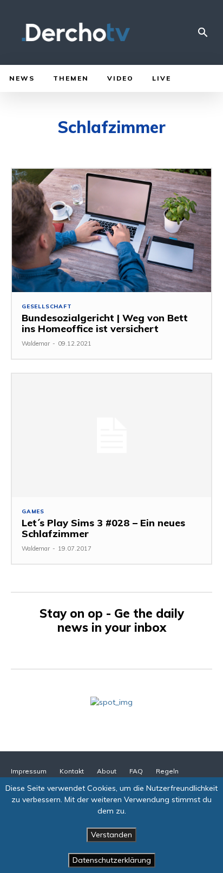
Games (33, 511)
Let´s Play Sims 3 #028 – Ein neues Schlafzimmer (103, 528)
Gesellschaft (47, 306)
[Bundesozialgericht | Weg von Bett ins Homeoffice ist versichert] (111, 230)
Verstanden (111, 834)
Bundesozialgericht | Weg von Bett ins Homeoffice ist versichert (105, 323)
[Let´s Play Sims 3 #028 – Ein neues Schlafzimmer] (111, 435)
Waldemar (36, 343)
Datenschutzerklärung (112, 860)
